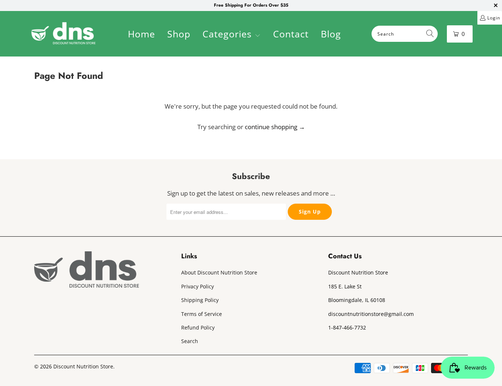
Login (493, 18)
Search (189, 341)
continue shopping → (275, 127)
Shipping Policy (200, 299)
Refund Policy (198, 327)
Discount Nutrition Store (83, 366)
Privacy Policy (197, 286)
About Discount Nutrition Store (219, 272)
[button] (231, 34)
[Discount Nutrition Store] (63, 33)
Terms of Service (201, 313)
